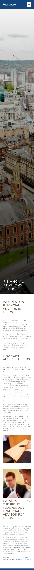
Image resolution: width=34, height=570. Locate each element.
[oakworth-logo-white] (9, 4)
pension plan (11, 385)
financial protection (12, 391)
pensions (23, 428)
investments (14, 428)
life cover (9, 430)
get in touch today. (24, 559)
